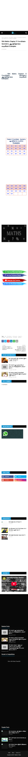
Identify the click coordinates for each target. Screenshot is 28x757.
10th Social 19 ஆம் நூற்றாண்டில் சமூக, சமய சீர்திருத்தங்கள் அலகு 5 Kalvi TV (17, 367)
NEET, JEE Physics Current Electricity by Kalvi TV (17, 738)
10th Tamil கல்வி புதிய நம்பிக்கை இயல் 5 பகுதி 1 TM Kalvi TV (17, 359)
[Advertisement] (14, 15)
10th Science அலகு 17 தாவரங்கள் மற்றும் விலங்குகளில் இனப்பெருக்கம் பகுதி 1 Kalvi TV (17, 374)
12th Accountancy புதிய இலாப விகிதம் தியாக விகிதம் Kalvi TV (17, 732)
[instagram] (20, 480)
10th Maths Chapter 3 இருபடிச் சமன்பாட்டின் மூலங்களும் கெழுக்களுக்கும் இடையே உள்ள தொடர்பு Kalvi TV (16, 647)
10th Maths (9, 336)
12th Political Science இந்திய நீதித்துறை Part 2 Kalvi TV (17, 745)
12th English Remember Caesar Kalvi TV (17, 535)
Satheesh (4, 49)
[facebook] (8, 476)
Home (3, 37)
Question (6, 37)
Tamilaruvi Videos (17, 754)
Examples (3, 337)
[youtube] (8, 480)
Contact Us (18, 752)
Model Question (9, 337)
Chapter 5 (20, 336)
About (13, 752)
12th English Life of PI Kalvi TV (15, 522)
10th (5, 336)
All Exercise (15, 336)
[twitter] (20, 476)
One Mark (15, 337)
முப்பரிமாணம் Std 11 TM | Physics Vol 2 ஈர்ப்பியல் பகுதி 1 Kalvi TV (17, 529)
